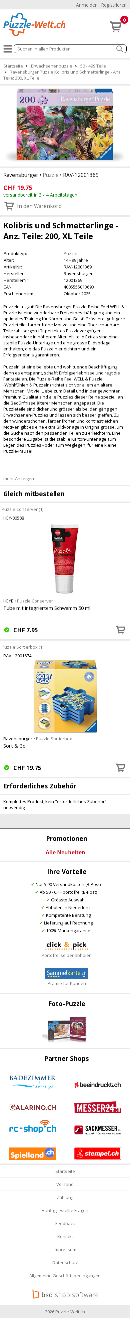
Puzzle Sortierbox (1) (22, 646)
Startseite (65, 1171)
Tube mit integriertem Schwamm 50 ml (46, 608)
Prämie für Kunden (67, 983)
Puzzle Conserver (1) (22, 509)
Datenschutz (65, 1262)
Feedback (65, 1223)
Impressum (65, 1249)
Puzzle (51, 175)
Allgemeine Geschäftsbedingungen (65, 1276)
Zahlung (65, 1197)
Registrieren (114, 5)
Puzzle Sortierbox (54, 739)
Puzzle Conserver (35, 601)
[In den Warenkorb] (121, 630)
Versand (65, 1184)
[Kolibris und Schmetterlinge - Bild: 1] (65, 125)
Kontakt (65, 1236)
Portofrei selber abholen (67, 955)
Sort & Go (14, 745)
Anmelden (87, 5)
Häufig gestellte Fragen (65, 1210)
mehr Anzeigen (18, 478)
